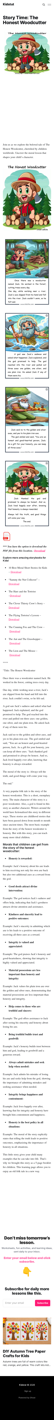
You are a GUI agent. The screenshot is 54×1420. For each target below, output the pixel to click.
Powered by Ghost (27, 1397)
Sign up (27, 1391)
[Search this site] (43, 4)
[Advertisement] (27, 111)
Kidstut (8, 4)
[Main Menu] (49, 4)
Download (39, 550)
